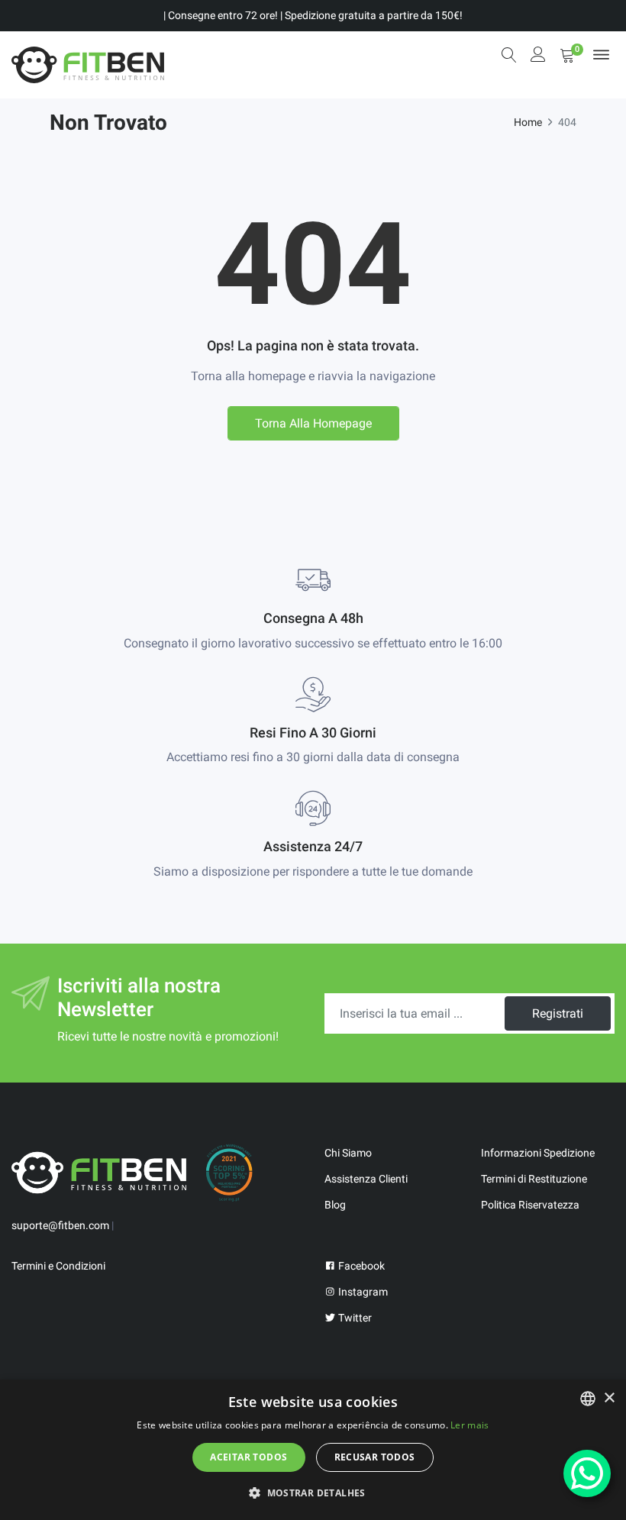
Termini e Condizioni (58, 1266)
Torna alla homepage (313, 423)
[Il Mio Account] (538, 56)
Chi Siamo (348, 1153)
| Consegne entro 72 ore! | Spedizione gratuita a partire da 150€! (313, 15)
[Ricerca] (509, 55)
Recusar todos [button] (374, 1457)
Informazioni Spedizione (538, 1153)
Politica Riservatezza (530, 1205)
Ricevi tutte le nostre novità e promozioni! (168, 1036)
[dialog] (313, 1450)
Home (528, 122)
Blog (335, 1205)
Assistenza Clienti (366, 1179)
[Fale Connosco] (587, 1473)
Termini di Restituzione (534, 1179)
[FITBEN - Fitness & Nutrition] (87, 64)
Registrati (557, 1013)
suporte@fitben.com (60, 1225)
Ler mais (469, 1424)
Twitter (354, 1318)
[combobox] (587, 1398)
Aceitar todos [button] (248, 1457)
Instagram (362, 1292)
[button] (313, 1492)
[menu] (601, 54)
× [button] (609, 1398)
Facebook (360, 1266)
